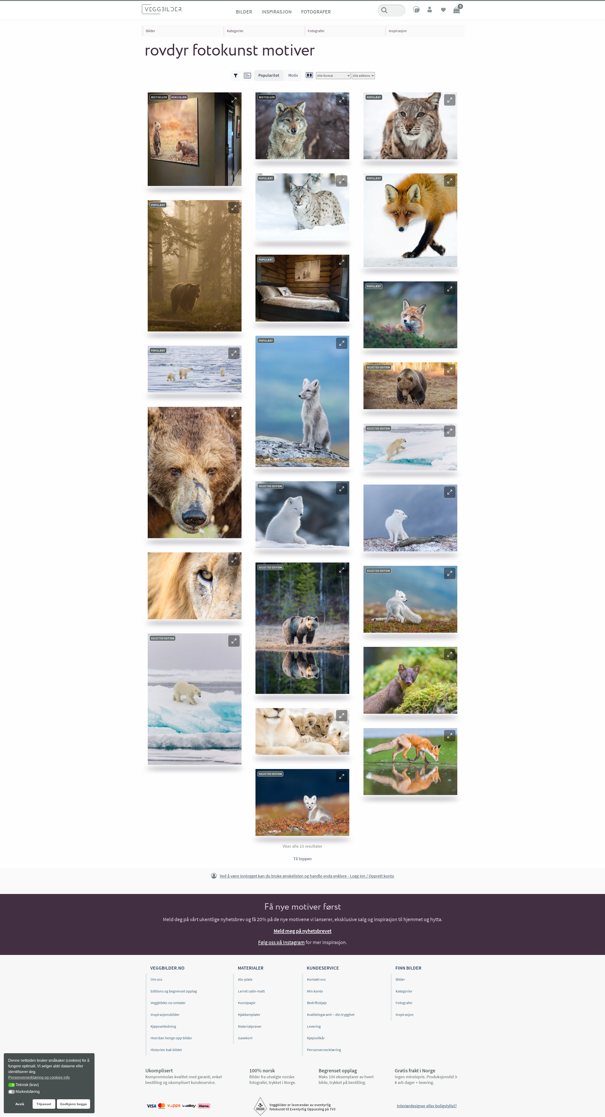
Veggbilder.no (167, 968)
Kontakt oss (316, 979)
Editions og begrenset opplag (174, 991)
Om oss (156, 979)
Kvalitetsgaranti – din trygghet (330, 1014)
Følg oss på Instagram (281, 942)
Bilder (244, 11)
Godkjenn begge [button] (73, 1104)
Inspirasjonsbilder (165, 1014)
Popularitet (268, 75)
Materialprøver (250, 1026)
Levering (314, 1026)
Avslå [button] (19, 1104)
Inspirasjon (277, 11)
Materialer (251, 968)
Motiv (293, 75)
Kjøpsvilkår (316, 1037)
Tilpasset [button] (43, 1104)
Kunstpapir (247, 1002)
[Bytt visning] (309, 75)
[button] (234, 100)
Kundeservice (323, 968)
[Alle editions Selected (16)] (363, 75)
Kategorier (235, 30)
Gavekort (245, 1037)
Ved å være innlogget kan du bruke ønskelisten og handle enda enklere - (307, 876)
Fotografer (316, 11)
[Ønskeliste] (443, 10)
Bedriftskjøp (317, 1002)
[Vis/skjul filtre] (235, 75)
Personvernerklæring (324, 1049)
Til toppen (302, 858)
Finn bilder (408, 968)
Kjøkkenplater (249, 1014)
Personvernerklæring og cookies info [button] (39, 1077)
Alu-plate (245, 979)
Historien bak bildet (166, 1049)
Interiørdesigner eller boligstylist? (427, 1105)
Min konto (315, 991)
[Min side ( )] (430, 10)
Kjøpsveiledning (163, 1026)
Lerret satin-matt (251, 991)
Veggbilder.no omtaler (168, 1002)
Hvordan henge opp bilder (171, 1037)
